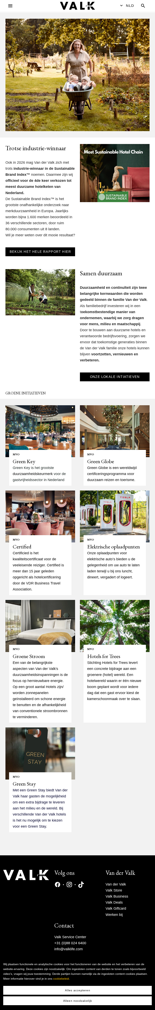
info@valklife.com (68, 949)
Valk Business (117, 896)
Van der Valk (116, 884)
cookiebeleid (61, 978)
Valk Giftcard (116, 908)
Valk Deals (114, 902)
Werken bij (114, 915)
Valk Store (114, 890)
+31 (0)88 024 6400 (70, 943)
